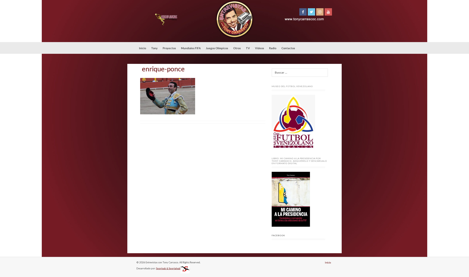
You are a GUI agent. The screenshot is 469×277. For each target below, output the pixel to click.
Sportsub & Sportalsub (168, 268)
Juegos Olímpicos (217, 48)
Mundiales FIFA (191, 48)
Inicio (142, 48)
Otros (237, 48)
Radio (272, 48)
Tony (154, 48)
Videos (259, 48)
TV (248, 48)
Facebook (278, 235)
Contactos (288, 48)
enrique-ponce (163, 69)
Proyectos (169, 48)
